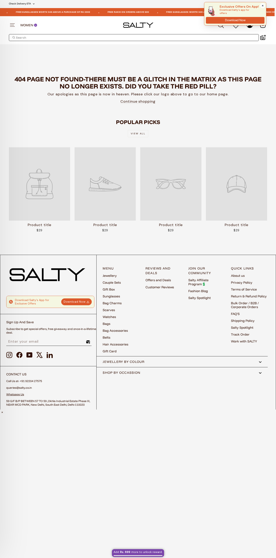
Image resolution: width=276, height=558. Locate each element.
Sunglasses (111, 296)
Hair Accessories (115, 344)
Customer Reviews (159, 287)
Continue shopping (137, 101)
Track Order (240, 334)
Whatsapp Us (15, 394)
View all (138, 133)
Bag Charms (112, 303)
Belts (106, 337)
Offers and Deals (158, 280)
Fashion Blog (198, 291)
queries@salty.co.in (19, 388)
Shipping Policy (243, 321)
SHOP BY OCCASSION (121, 373)
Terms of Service (244, 289)
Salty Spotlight (199, 298)
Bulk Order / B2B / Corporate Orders (245, 305)
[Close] (262, 5)
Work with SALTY (244, 341)
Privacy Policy (241, 282)
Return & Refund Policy (249, 296)
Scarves (109, 310)
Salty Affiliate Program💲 (198, 282)
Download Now (74, 301)
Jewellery (110, 276)
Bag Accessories (115, 330)
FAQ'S (235, 314)
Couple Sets (112, 282)
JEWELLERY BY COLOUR (123, 362)
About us (238, 276)
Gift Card (110, 351)
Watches (109, 317)
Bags (106, 324)
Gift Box (109, 289)
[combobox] (134, 37)
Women (27, 25)
